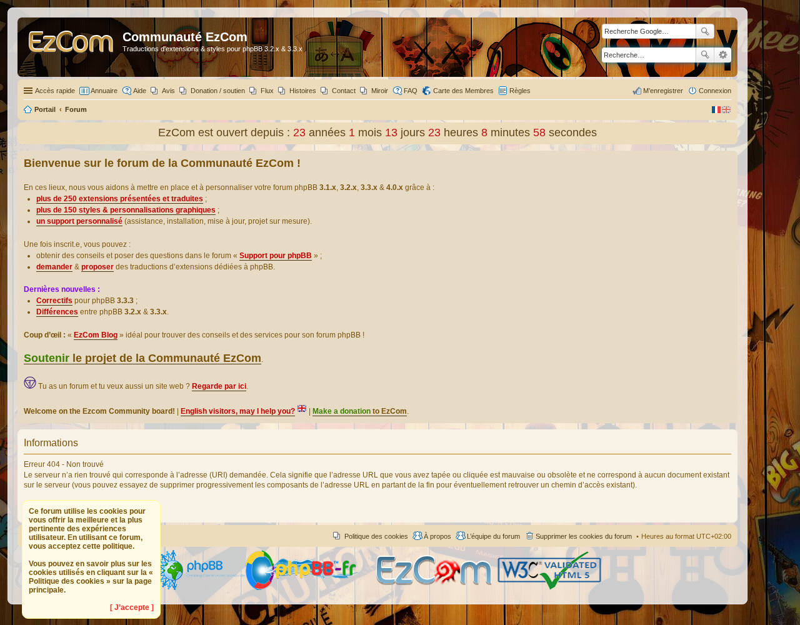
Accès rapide (55, 90)
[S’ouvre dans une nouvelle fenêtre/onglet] (199, 587)
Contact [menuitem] (344, 90)
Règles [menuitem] (520, 90)
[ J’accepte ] (132, 607)
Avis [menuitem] (168, 90)
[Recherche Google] (705, 31)
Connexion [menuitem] (715, 90)
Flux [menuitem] (267, 90)
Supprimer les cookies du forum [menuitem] (584, 536)
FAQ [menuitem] (411, 90)
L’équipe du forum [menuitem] (493, 536)
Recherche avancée (722, 55)
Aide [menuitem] (139, 90)
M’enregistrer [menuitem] (663, 90)
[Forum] (71, 47)
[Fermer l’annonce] (727, 160)
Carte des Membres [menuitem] (463, 90)
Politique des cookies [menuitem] (376, 536)
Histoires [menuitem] (302, 90)
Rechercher (705, 55)
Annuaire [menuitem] (104, 90)
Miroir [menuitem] (379, 90)
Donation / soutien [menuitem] (218, 90)
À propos (437, 536)
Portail (45, 109)
